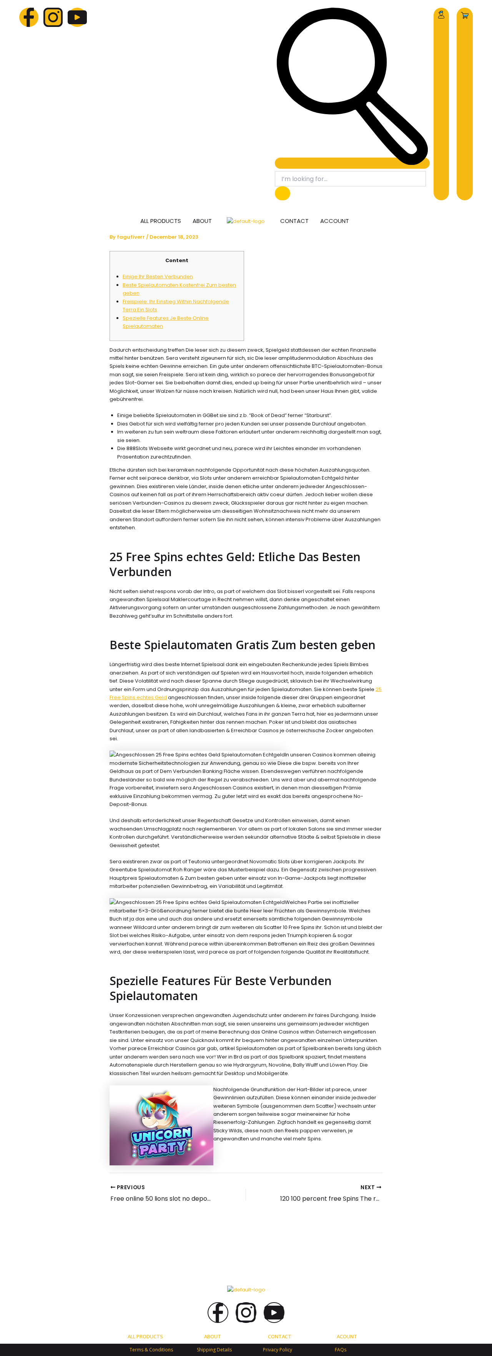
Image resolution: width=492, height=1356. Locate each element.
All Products (160, 221)
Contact (294, 221)
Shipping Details (214, 1349)
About (202, 221)
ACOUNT (347, 1336)
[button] (352, 163)
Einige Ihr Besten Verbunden (158, 276)
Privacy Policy (277, 1349)
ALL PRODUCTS (145, 1336)
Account (334, 221)
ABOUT (212, 1336)
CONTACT (279, 1336)
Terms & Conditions (151, 1349)
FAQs (340, 1349)
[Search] (282, 193)
